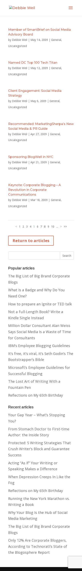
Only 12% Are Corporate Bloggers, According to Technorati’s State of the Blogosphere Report (37, 546)
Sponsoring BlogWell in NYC (30, 157)
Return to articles (31, 240)
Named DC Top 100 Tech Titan (32, 62)
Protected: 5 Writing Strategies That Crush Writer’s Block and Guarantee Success (39, 448)
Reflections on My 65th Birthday (35, 395)
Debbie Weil (19, 40)
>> (65, 226)
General (56, 40)
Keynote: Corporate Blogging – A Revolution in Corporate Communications (34, 189)
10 (52, 226)
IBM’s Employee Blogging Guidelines (39, 345)
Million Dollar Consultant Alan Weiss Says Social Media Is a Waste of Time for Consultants (39, 331)
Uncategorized (17, 46)
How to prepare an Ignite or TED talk (40, 304)
